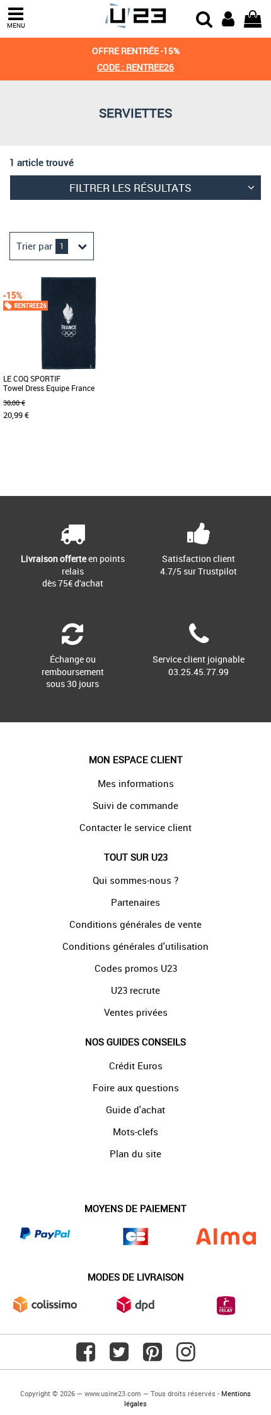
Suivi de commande (135, 805)
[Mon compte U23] (228, 17)
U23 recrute (135, 990)
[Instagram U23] (186, 1356)
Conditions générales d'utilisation (135, 946)
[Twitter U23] (119, 1356)
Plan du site (135, 1153)
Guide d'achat (135, 1109)
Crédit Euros (136, 1065)
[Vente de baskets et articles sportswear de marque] (135, 16)
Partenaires (135, 902)
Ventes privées (136, 1012)
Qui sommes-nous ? (135, 880)
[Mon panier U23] (253, 18)
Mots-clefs (135, 1131)
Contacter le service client (135, 827)
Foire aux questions (136, 1087)
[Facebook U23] (85, 1356)
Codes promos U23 (136, 968)
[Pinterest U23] (152, 1356)
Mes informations (136, 783)
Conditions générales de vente (135, 924)
